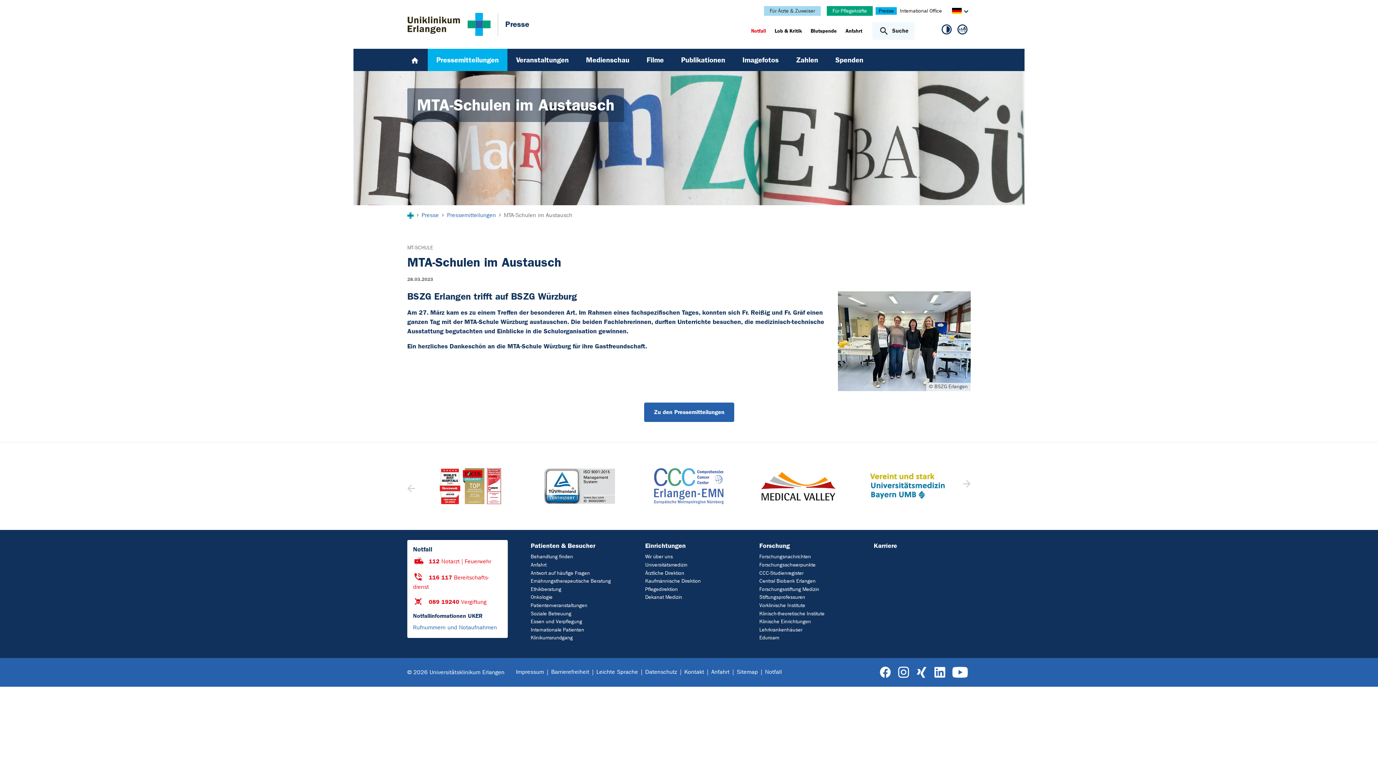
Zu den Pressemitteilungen (689, 412)
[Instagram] (903, 672)
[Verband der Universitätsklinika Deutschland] (907, 486)
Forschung (774, 546)
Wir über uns (659, 557)
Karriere (885, 546)
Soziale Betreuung (551, 614)
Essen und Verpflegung (556, 622)
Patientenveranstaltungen (559, 605)
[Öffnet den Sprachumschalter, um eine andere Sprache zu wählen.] (957, 12)
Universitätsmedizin (666, 565)
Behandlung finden (552, 557)
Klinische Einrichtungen (785, 622)
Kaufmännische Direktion (673, 581)
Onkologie (542, 597)
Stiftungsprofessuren (782, 597)
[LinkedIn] (939, 672)
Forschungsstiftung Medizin (789, 589)
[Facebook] (885, 672)
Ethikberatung (546, 589)
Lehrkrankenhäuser (780, 630)
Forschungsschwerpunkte (787, 565)
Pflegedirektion (661, 589)
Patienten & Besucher (563, 546)
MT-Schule (420, 248)
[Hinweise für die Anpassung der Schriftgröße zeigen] (962, 30)
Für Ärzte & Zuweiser (792, 11)
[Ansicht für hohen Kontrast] (947, 30)
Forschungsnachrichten (785, 557)
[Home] (415, 60)
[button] (966, 486)
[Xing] (921, 672)
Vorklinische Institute (782, 605)
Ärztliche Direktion (664, 573)
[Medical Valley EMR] (689, 486)
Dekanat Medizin (663, 597)
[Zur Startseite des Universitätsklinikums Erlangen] (449, 24)
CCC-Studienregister (781, 573)
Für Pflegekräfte (850, 11)
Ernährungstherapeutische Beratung (571, 581)
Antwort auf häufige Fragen (560, 573)
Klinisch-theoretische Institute (792, 614)
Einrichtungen (665, 546)
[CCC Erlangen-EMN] (579, 486)
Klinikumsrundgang (552, 638)
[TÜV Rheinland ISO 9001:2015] (470, 486)
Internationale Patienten (557, 630)
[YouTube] (960, 672)
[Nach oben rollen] (1363, 760)
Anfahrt (539, 565)
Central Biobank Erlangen (787, 581)
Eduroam (769, 638)
